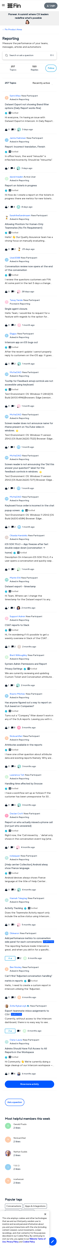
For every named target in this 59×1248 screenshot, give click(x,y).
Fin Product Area (13, 29)
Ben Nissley (16, 967)
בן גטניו (16, 1165)
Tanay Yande (16, 300)
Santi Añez (15, 95)
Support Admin (17, 616)
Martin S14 (15, 577)
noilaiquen (15, 855)
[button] (52, 1241)
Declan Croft (16, 813)
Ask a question (14, 1102)
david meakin (16, 176)
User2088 (15, 257)
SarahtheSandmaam (20, 215)
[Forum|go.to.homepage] (14, 5)
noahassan (18, 1179)
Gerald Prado (20, 1124)
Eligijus (13, 333)
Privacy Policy (13, 1242)
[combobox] (29, 55)
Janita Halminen (18, 138)
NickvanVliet (16, 736)
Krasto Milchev (17, 693)
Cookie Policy (29, 1242)
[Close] (45, 1214)
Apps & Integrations (35, 1206)
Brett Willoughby (18, 655)
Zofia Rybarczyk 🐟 (19, 1005)
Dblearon (14, 933)
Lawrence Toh (17, 775)
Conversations (13, 1206)
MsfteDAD (15, 372)
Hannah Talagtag (18, 898)
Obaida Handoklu (18, 535)
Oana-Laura (16, 1039)
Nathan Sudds (20, 1151)
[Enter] (5, 55)
